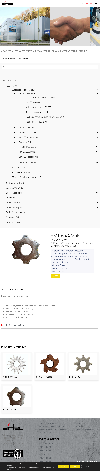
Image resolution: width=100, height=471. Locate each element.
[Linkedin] (91, 461)
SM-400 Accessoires (28, 156)
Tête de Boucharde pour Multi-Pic (27, 177)
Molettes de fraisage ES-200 (38, 107)
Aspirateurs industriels (16, 183)
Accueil (5, 59)
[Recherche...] (50, 67)
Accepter (63, 466)
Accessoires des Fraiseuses (25, 89)
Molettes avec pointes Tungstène (77, 243)
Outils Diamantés (13, 202)
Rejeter (75, 466)
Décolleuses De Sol (14, 187)
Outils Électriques (14, 207)
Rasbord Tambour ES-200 (36, 112)
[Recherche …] (82, 3)
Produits (12, 59)
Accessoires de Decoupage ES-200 (41, 97)
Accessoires (11, 85)
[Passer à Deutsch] (87, 3)
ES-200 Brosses (32, 102)
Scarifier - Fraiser (13, 222)
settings (9, 469)
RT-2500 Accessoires (28, 147)
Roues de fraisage (27, 142)
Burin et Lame (18, 167)
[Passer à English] (91, 3)
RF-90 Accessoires (27, 127)
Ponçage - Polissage (15, 217)
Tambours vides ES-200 (36, 121)
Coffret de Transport (21, 172)
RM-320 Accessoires (28, 132)
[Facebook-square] (78, 461)
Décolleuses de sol (14, 192)
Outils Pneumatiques (15, 212)
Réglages (87, 466)
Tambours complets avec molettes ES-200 (44, 116)
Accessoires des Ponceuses (25, 162)
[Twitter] (82, 461)
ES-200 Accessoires (28, 93)
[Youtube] (95, 461)
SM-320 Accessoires (28, 151)
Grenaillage (11, 197)
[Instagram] (87, 461)
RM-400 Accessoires (28, 137)
